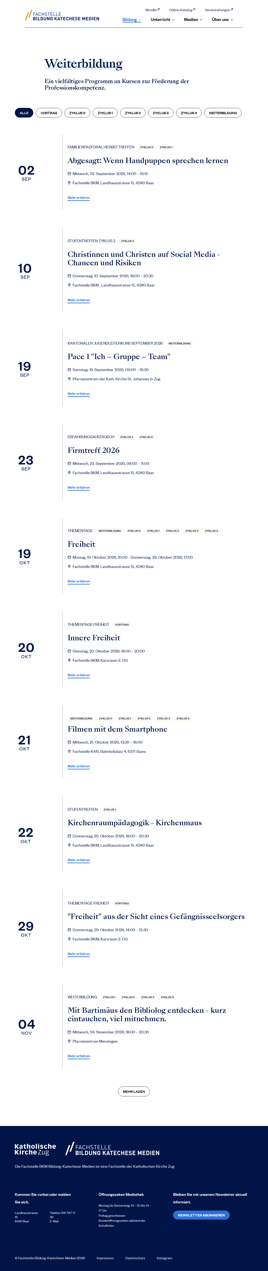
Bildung (129, 19)
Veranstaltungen (217, 9)
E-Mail (54, 1221)
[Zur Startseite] (66, 15)
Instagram (164, 1257)
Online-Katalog (180, 9)
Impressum (105, 1257)
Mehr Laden (134, 1091)
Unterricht (160, 19)
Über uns (220, 19)
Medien (191, 19)
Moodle (151, 9)
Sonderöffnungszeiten (114, 1220)
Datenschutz (135, 1257)
